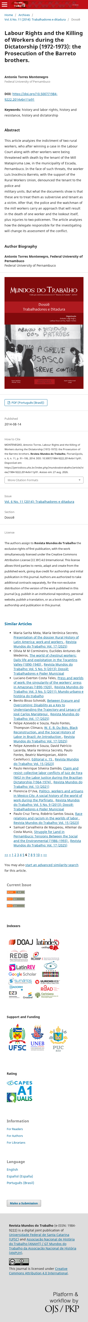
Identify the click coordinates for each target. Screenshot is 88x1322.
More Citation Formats (23, 480)
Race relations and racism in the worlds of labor (48, 815)
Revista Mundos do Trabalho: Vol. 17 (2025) (45, 644)
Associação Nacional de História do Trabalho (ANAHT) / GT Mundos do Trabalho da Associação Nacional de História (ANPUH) (42, 1246)
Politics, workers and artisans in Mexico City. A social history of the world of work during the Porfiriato (48, 795)
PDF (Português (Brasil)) (27, 403)
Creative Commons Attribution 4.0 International (38, 1270)
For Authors (15, 1136)
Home (9, 15)
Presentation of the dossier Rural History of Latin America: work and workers (46, 639)
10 (38, 855)
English (12, 1169)
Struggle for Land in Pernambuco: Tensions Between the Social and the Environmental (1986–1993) (46, 836)
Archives (24, 15)
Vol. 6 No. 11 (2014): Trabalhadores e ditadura (35, 19)
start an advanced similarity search (52, 865)
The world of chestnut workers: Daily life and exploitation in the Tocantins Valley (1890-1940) (45, 660)
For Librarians (16, 1142)
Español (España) (20, 1176)
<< (6, 855)
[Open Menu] (4, 4)
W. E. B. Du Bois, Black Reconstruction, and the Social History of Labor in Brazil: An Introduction (46, 732)
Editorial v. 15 (42, 759)
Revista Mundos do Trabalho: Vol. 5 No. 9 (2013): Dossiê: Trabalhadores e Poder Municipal (43, 669)
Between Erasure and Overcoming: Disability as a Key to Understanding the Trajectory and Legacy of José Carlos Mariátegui (47, 707)
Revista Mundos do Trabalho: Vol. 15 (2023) (46, 761)
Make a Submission (24, 1203)
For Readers (15, 1129)
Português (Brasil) (20, 1183)
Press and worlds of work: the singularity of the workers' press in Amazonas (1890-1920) (48, 682)
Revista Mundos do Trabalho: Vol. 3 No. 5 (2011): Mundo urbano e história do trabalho (48, 691)
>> (45, 855)
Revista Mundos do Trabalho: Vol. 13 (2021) (48, 784)
